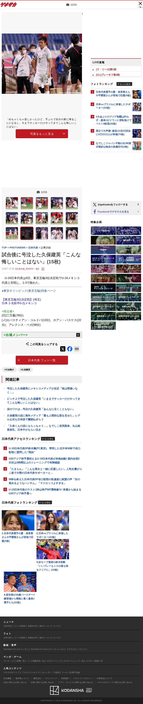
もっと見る (48, 439)
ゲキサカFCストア (11, 672)
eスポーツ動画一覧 (94, 661)
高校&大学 (32, 626)
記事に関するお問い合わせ (42, 682)
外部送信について (104, 678)
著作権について (22, 678)
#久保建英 (25, 369)
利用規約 (65, 678)
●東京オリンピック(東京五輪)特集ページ (29, 290)
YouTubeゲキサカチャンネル (15, 649)
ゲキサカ (8, 5)
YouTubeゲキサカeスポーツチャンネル (47, 649)
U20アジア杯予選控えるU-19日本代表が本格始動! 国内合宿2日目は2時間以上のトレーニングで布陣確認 (44, 460)
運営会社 (37, 678)
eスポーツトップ (54, 661)
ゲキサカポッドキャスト (77, 649)
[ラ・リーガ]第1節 (106, 69)
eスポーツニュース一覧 (74, 661)
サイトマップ (51, 678)
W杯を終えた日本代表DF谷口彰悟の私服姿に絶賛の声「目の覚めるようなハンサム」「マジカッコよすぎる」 (44, 481)
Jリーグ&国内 (19, 626)
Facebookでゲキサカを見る (113, 211)
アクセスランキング (30, 672)
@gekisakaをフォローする (112, 204)
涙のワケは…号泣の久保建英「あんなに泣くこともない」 (41, 409)
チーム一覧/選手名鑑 (71, 672)
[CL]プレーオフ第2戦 (108, 74)
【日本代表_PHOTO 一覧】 (27, 269)
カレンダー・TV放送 (50, 672)
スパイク (57, 626)
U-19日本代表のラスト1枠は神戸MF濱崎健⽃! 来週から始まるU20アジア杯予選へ (45, 491)
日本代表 (7, 626)
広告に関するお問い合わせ (15, 682)
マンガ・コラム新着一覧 (14, 661)
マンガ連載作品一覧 (35, 661)
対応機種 (7, 678)
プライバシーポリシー (82, 678)
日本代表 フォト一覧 (42, 360)
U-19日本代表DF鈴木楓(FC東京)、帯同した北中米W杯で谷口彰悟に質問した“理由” (44, 450)
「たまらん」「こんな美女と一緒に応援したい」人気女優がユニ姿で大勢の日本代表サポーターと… (45, 470)
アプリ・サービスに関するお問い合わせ (75, 682)
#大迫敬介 (9, 369)
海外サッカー (45, 626)
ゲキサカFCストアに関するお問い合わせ (114, 682)
